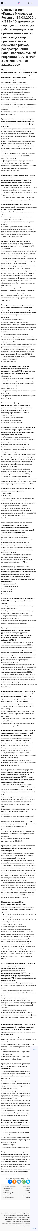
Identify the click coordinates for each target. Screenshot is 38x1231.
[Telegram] (19, 1182)
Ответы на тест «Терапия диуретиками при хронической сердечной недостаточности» (8, 1192)
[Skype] (28, 1182)
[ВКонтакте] (10, 1182)
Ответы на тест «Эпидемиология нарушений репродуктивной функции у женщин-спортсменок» (28, 1192)
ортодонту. (26, 1226)
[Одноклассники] (14, 1182)
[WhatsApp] (23, 1182)
